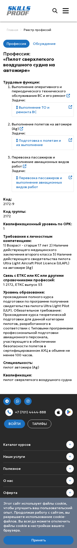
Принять (38, 540)
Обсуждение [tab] (44, 43)
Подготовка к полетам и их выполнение (38, 142)
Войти (15, 424)
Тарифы (39, 424)
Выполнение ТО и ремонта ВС (32, 109)
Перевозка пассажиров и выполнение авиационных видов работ (39, 182)
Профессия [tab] (16, 43)
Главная (12, 30)
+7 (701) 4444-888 (30, 412)
